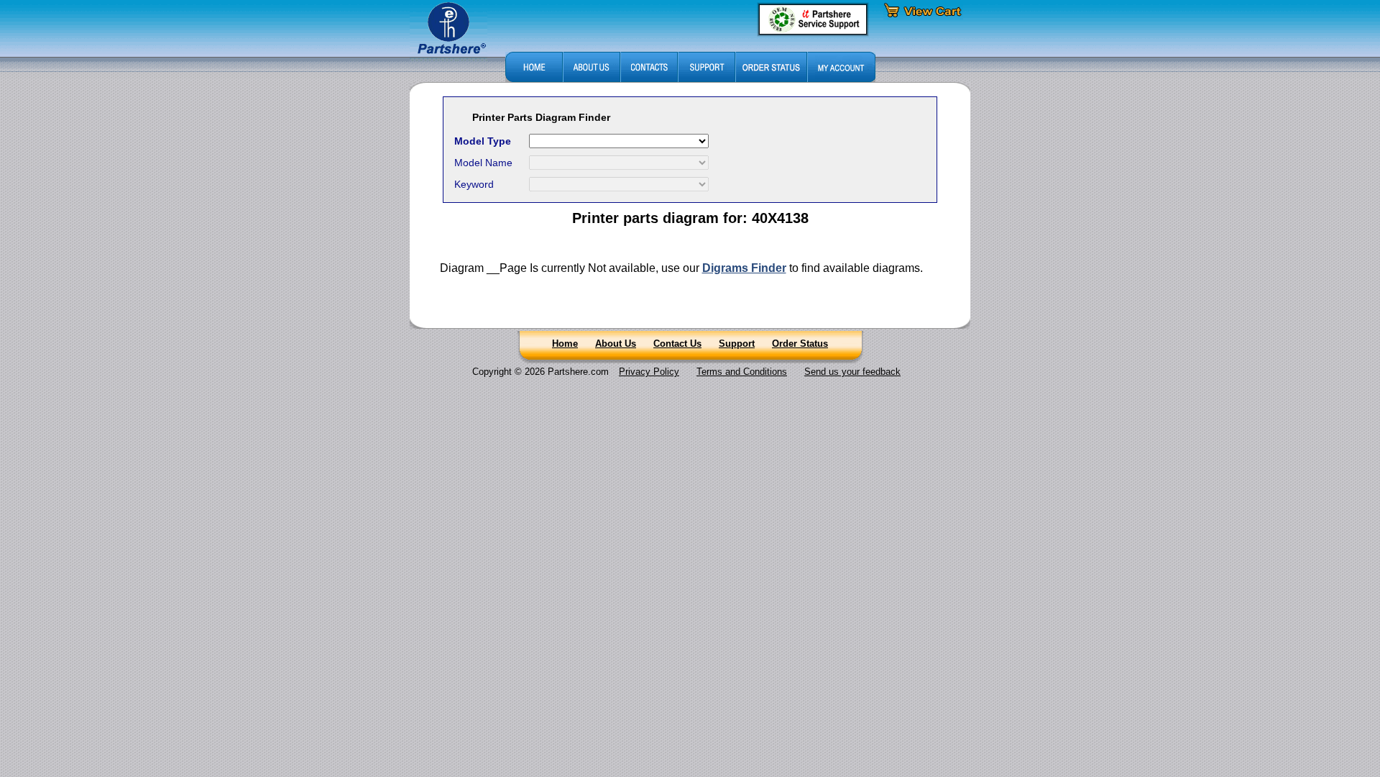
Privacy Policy (649, 371)
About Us (615, 343)
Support (737, 343)
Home (565, 343)
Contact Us (677, 343)
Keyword (474, 184)
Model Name (483, 162)
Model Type (482, 141)
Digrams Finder (744, 268)
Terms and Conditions (741, 371)
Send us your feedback (852, 371)
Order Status (800, 343)
